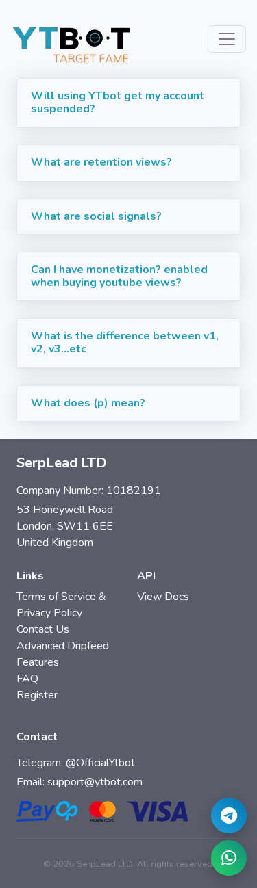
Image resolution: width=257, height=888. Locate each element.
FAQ (27, 678)
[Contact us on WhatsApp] (229, 858)
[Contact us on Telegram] (229, 815)
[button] (128, 103)
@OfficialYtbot (100, 762)
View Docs (163, 596)
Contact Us (42, 629)
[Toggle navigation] (227, 39)
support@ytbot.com (95, 781)
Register (37, 695)
